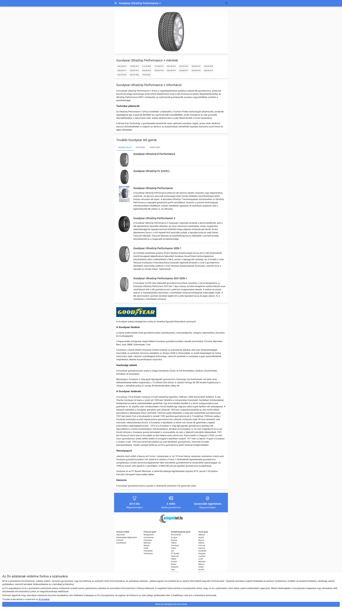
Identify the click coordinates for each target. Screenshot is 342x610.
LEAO (200, 559)
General (201, 548)
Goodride (202, 551)
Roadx (201, 567)
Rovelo (201, 569)
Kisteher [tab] (140, 147)
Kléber (173, 559)
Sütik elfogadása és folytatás (171, 604)
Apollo (201, 537)
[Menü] (115, 3)
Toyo (173, 569)
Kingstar (202, 553)
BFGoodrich (176, 535)
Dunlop (174, 540)
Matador (202, 561)
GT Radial (175, 553)
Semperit (174, 567)
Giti (172, 551)
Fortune (201, 545)
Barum (201, 540)
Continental (148, 537)
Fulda (173, 548)
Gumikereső (121, 543)
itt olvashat (44, 599)
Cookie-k (119, 540)
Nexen (173, 564)
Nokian (147, 545)
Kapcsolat (120, 535)
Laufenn (201, 556)
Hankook (175, 556)
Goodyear (148, 540)
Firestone (175, 545)
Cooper (174, 537)
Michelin (147, 543)
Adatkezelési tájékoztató (126, 537)
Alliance (201, 535)
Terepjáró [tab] (154, 147)
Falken (174, 543)
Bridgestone (149, 535)
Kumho (174, 561)
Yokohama (148, 553)
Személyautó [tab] (125, 147)
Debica (201, 543)
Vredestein (148, 551)
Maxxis (201, 564)
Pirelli (146, 548)
